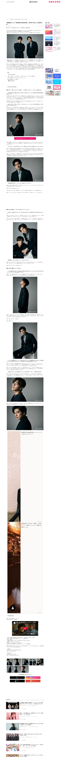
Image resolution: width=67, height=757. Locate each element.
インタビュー (9, 27)
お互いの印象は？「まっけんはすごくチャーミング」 (16, 77)
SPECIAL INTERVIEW (11, 74)
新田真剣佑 (28, 27)
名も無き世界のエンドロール (16, 27)
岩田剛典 (23, 27)
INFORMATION (11, 80)
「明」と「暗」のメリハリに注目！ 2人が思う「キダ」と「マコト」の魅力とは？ (21, 76)
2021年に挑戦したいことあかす (12, 79)
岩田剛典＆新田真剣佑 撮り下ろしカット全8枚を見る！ (25, 138)
